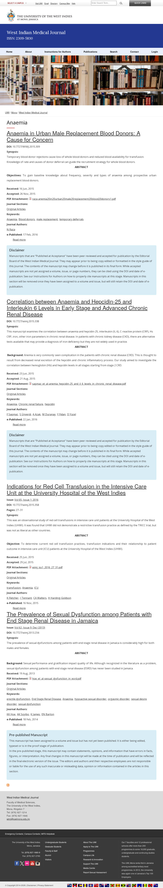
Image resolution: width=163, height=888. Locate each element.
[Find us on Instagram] (37, 864)
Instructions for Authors (58, 51)
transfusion (14, 588)
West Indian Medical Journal (33, 112)
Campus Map (65, 3)
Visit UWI (39, 3)
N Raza (11, 229)
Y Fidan (61, 414)
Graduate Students (53, 846)
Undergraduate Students (55, 842)
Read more (19, 239)
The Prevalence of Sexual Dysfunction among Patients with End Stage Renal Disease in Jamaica (79, 617)
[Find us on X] (22, 864)
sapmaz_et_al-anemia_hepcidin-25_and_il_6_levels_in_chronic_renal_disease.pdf (79, 384)
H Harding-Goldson (59, 598)
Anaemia (12, 219)
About (28, 51)
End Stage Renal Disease (46, 699)
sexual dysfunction (29, 704)
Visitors (48, 859)
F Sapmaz (12, 414)
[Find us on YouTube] (32, 864)
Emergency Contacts (14, 833)
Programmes (88, 850)
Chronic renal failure (31, 404)
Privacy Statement (45, 885)
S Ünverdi (25, 414)
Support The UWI (90, 863)
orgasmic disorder (119, 699)
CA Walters (39, 598)
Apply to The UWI (90, 846)
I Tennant (26, 598)
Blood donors (27, 219)
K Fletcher (12, 598)
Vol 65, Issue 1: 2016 (26, 500)
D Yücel (71, 414)
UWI (7, 112)
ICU (36, 588)
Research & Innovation (93, 859)
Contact (134, 51)
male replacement (47, 219)
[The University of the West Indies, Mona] (48, 15)
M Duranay (49, 414)
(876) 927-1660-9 (32, 852)
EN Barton (48, 714)
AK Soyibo (23, 714)
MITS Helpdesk (48, 833)
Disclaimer (31, 885)
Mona (14, 112)
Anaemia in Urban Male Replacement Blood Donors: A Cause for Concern (73, 136)
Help (73, 3)
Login (155, 51)
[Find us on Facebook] (16, 864)
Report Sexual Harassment (95, 872)
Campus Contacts (32, 833)
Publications (90, 51)
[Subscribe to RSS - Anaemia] (8, 785)
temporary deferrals (71, 219)
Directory (54, 3)
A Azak (37, 414)
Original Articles (16, 209)
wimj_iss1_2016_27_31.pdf (47, 567)
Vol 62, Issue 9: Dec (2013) (29, 627)
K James (35, 714)
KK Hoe (11, 714)
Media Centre (89, 868)
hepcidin (50, 404)
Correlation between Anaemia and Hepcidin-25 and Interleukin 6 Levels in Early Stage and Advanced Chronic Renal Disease (77, 307)
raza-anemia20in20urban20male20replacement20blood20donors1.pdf (74, 199)
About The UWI (89, 842)
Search (113, 51)
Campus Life (88, 855)
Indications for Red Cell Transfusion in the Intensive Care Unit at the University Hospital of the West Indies (76, 489)
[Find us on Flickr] (27, 864)
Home (9, 51)
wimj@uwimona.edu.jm (18, 819)
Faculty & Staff (51, 850)
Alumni (48, 855)
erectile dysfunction (18, 699)
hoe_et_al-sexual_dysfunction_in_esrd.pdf (56, 678)
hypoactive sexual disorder (90, 699)
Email (46, 3)
